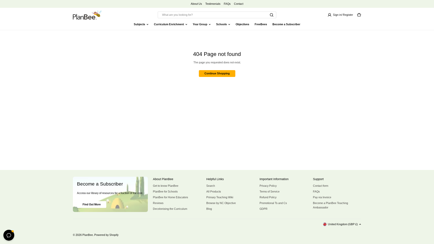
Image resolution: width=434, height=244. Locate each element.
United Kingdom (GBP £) (343, 224)
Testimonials (212, 3)
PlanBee (87, 234)
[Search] (272, 15)
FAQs (227, 3)
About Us (196, 3)
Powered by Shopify (106, 234)
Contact (238, 3)
